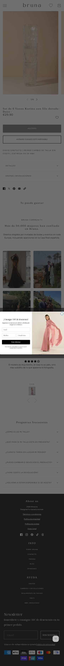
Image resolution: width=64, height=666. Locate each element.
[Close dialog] (61, 313)
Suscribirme (16, 342)
